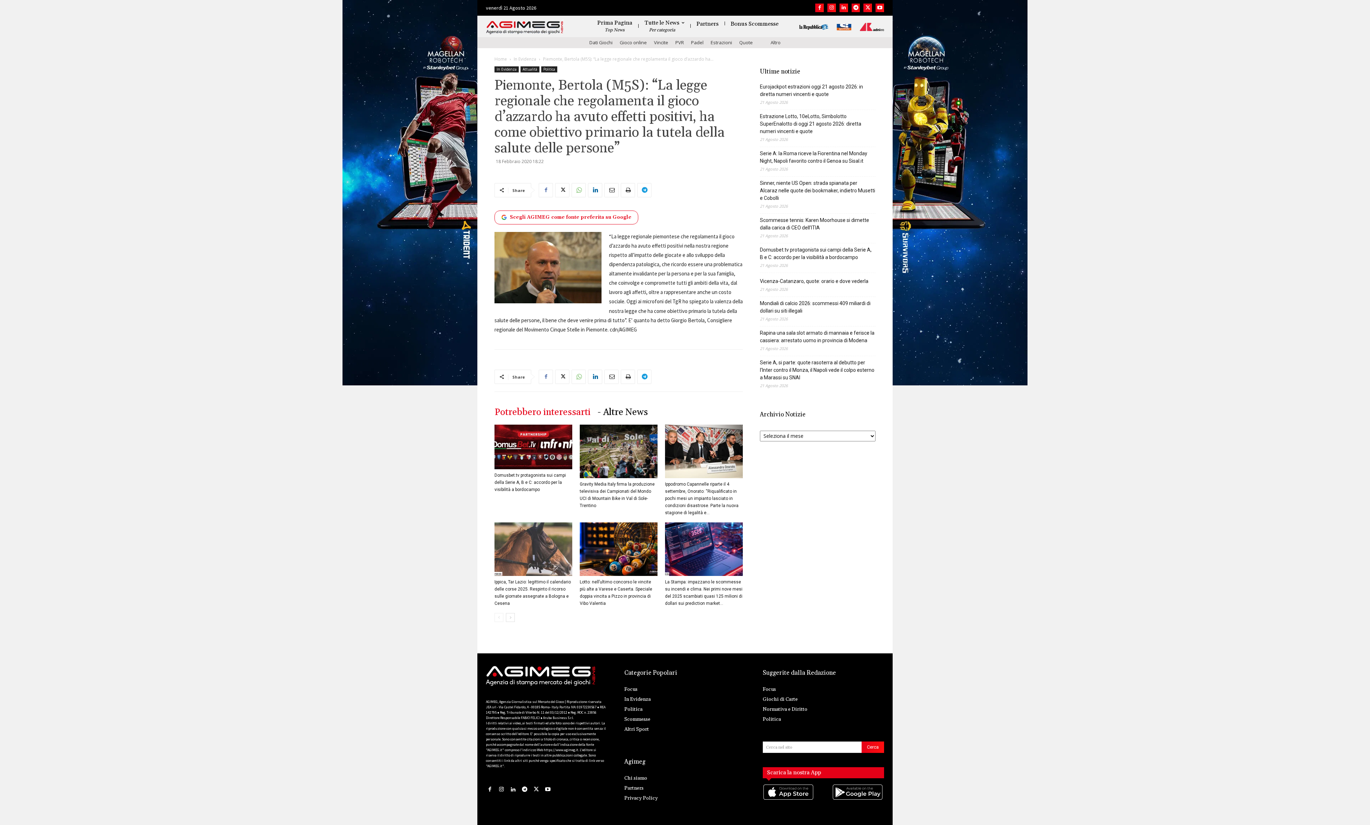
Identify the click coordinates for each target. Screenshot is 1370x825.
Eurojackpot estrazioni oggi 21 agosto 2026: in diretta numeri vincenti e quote (811, 90)
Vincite (661, 42)
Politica (549, 69)
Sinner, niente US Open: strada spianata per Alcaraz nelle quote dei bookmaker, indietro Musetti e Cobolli (817, 190)
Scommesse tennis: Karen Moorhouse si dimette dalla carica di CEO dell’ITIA (814, 224)
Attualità (530, 69)
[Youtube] (880, 8)
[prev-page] (498, 617)
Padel (697, 42)
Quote (746, 42)
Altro (776, 42)
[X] (867, 8)
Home (500, 59)
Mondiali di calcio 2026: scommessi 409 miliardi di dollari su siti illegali (815, 307)
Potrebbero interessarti (542, 412)
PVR (679, 42)
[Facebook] (819, 8)
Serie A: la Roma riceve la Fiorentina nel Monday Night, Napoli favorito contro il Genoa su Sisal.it (813, 157)
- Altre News (623, 412)
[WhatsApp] (579, 190)
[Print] (628, 190)
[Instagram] (831, 8)
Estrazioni (721, 42)
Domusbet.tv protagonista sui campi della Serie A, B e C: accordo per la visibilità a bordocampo (530, 482)
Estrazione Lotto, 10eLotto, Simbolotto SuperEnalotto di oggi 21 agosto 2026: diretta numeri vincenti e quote (810, 123)
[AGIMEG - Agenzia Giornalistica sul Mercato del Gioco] (525, 28)
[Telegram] (856, 8)
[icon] (789, 799)
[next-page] (510, 617)
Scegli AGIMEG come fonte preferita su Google (570, 217)
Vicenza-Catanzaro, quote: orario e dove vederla (814, 281)
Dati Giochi (601, 42)
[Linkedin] (843, 8)
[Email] (611, 190)
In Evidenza (525, 59)
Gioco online (633, 42)
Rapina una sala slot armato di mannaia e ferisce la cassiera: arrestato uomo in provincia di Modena (817, 336)
